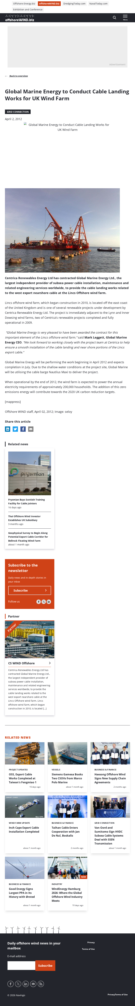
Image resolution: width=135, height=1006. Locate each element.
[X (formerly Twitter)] (43, 602)
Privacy (91, 942)
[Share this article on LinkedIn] (7, 429)
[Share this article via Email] (30, 429)
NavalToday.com (98, 3)
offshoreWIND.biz (49, 3)
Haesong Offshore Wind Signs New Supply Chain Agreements (110, 778)
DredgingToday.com (74, 3)
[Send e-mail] (33, 984)
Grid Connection (18, 111)
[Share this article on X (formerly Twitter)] (15, 429)
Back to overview (18, 75)
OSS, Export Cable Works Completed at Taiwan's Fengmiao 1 (22, 778)
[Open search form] (114, 17)
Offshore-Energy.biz (24, 3)
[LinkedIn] (49, 602)
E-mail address (16, 956)
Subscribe (21, 590)
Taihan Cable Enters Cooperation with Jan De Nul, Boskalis (66, 831)
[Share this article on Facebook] (23, 429)
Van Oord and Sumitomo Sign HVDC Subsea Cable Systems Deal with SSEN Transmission (108, 835)
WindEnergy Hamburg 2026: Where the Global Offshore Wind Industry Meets (67, 895)
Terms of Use (88, 949)
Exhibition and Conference (27, 9)
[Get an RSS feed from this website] (41, 984)
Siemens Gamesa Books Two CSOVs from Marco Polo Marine (67, 778)
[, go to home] (19, 18)
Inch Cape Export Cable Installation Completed (24, 829)
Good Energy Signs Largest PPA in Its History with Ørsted (22, 893)
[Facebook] (38, 602)
